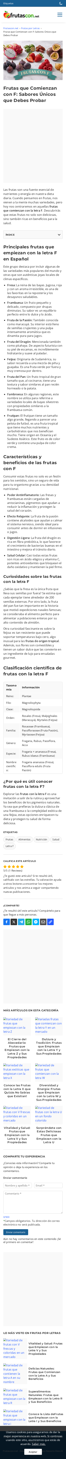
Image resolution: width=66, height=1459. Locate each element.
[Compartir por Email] (43, 922)
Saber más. (39, 1444)
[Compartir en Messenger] (36, 922)
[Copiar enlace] (50, 922)
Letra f (9, 846)
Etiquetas (8, 3)
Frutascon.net (10, 28)
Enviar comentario (15, 1232)
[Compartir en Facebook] (6, 922)
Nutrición (41, 839)
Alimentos (24, 839)
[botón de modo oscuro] (61, 3)
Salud (55, 839)
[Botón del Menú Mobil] (60, 15)
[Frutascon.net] (22, 14)
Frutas (9, 839)
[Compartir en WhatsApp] (28, 922)
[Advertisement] (33, 146)
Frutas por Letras (30, 28)
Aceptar (33, 1451)
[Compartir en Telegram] (21, 922)
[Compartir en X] (14, 922)
